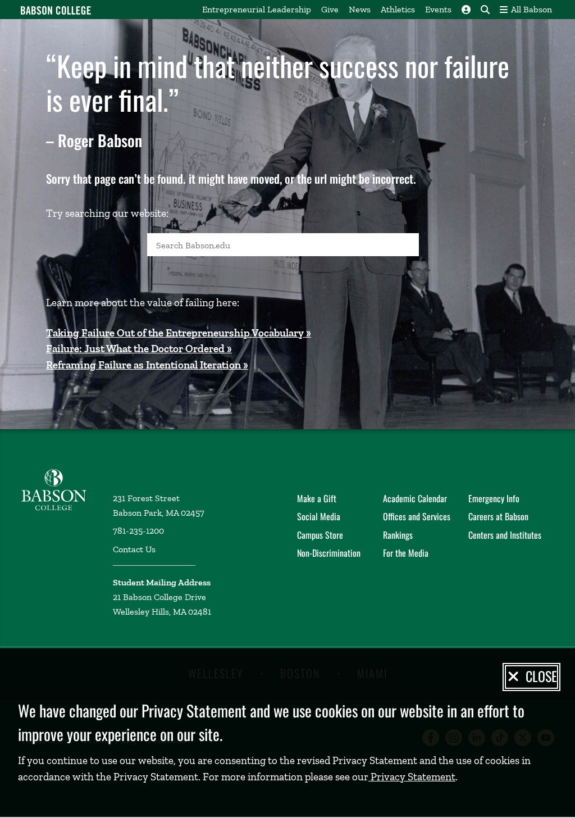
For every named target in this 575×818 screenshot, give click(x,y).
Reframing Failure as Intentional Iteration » (147, 364)
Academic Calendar (415, 498)
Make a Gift (316, 498)
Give (330, 9)
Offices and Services (416, 516)
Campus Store (320, 535)
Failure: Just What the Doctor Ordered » (139, 348)
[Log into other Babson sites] (466, 9)
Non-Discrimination (328, 553)
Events (438, 9)
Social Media (318, 516)
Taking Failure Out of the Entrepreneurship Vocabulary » (178, 332)
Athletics (398, 9)
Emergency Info (493, 498)
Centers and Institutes (504, 535)
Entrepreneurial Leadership (256, 9)
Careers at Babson (498, 516)
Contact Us (134, 549)
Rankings (398, 535)
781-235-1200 (138, 530)
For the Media (405, 553)
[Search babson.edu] (485, 9)
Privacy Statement (411, 776)
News (360, 9)
